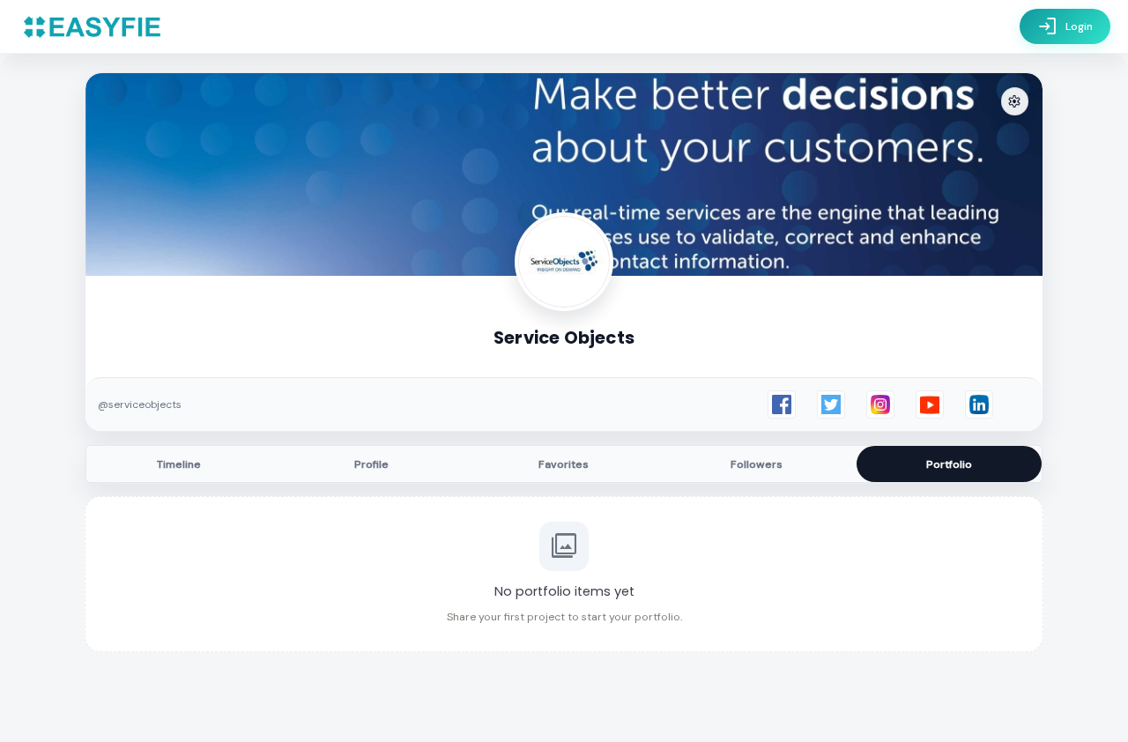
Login (1065, 26)
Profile (371, 464)
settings (1014, 101)
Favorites (563, 464)
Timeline (179, 464)
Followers (757, 464)
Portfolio (949, 464)
